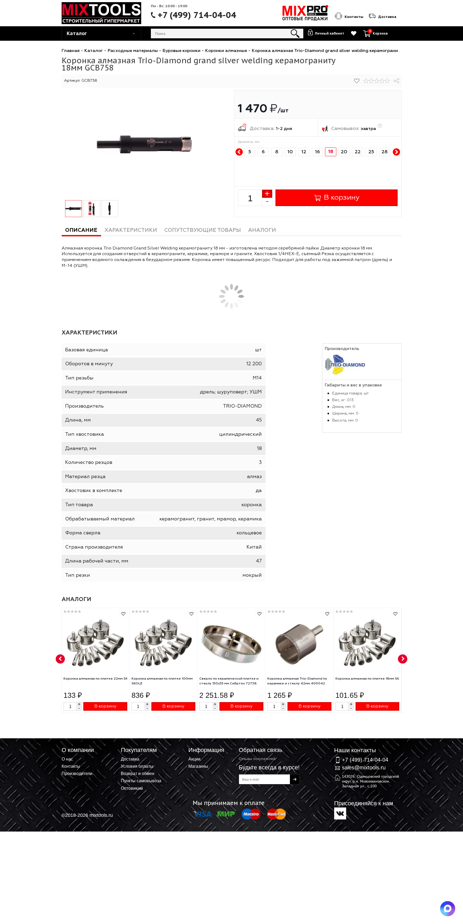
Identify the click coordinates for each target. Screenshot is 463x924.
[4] (382, 81)
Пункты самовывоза (141, 780)
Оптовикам (132, 788)
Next (396, 152)
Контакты (71, 766)
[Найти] (295, 33)
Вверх (432, 745)
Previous (239, 152)
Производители (77, 773)
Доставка (130, 759)
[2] (371, 81)
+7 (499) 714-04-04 (197, 15)
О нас (67, 759)
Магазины (198, 766)
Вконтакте (340, 813)
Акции (194, 759)
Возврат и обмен (137, 773)
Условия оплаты (137, 766)
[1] (366, 81)
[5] (387, 81)
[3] (376, 81)
